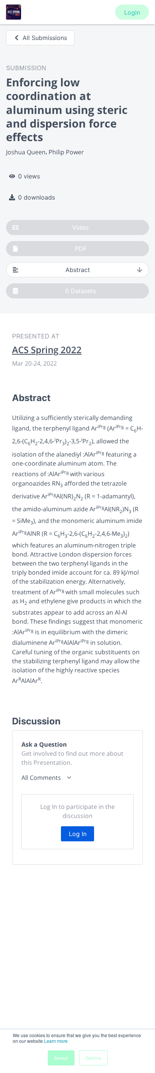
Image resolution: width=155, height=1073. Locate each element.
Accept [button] (61, 1058)
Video (80, 227)
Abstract (77, 270)
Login (132, 12)
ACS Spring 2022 (47, 350)
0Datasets (80, 291)
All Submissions (45, 38)
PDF (81, 248)
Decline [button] (93, 1058)
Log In (78, 834)
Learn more (56, 1041)
